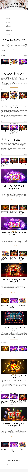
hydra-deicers (4, 55)
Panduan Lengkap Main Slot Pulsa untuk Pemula (14, 280)
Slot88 (8, 23)
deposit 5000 (9, 26)
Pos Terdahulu (4, 455)
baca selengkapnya (14, 199)
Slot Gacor (9, 18)
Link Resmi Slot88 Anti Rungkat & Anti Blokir (14, 376)
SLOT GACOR (14, 104)
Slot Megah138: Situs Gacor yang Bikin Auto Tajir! (4, 65)
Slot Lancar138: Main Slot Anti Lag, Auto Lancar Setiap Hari (5, 164)
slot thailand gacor (8, 464)
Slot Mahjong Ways (10, 19)
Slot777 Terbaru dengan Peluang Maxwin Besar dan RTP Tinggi (14, 73)
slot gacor (9, 22)
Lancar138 (9, 34)
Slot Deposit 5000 (10, 30)
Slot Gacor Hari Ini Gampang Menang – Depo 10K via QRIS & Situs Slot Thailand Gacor (14, 186)
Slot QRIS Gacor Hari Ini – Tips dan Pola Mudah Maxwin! (14, 65)
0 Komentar (25, 55)
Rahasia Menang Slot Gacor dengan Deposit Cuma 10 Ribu (22, 99)
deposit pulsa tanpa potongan (9, 461)
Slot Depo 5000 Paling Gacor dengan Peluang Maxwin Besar (14, 40)
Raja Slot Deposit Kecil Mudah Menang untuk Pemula (14, 106)
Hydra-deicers (14, 4)
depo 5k (9, 33)
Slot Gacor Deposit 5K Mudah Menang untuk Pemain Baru (14, 139)
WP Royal (7, 470)
